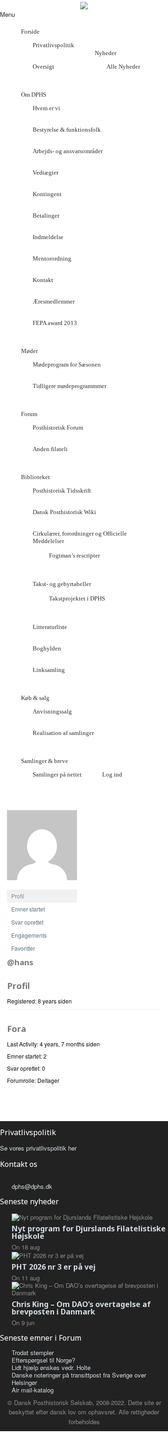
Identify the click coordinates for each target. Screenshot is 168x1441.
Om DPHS (33, 94)
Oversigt (43, 66)
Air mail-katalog (33, 1389)
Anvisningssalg (52, 711)
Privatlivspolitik (53, 45)
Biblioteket (35, 476)
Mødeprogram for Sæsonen (67, 364)
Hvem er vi (46, 108)
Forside (30, 31)
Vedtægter (45, 172)
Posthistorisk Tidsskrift (62, 490)
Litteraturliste (50, 626)
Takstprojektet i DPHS (77, 598)
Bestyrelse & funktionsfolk (67, 129)
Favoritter (23, 948)
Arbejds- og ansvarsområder (68, 151)
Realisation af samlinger (63, 732)
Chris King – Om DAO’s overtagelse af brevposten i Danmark (81, 1308)
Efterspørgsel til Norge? (43, 1360)
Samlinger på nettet (57, 774)
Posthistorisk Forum (58, 427)
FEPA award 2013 (55, 322)
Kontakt (43, 279)
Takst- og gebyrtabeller (62, 583)
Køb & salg (35, 697)
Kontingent (47, 194)
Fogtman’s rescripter (74, 555)
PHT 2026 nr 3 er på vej (54, 1267)
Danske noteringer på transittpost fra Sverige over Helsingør (79, 1378)
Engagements (29, 935)
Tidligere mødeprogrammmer (69, 385)
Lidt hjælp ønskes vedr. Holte (51, 1367)
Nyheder (105, 53)
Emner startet (28, 909)
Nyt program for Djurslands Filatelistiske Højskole (89, 1232)
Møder (29, 350)
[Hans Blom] (42, 849)
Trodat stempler (33, 1352)
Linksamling (49, 669)
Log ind (112, 774)
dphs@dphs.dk (32, 1186)
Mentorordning (52, 258)
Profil (17, 896)
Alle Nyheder (123, 66)
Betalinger (46, 215)
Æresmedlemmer (54, 301)
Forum (29, 413)
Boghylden (47, 648)
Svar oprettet (27, 922)
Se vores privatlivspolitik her (38, 1148)
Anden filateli (50, 448)
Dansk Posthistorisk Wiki (64, 512)
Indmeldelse (48, 236)
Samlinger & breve (44, 760)
